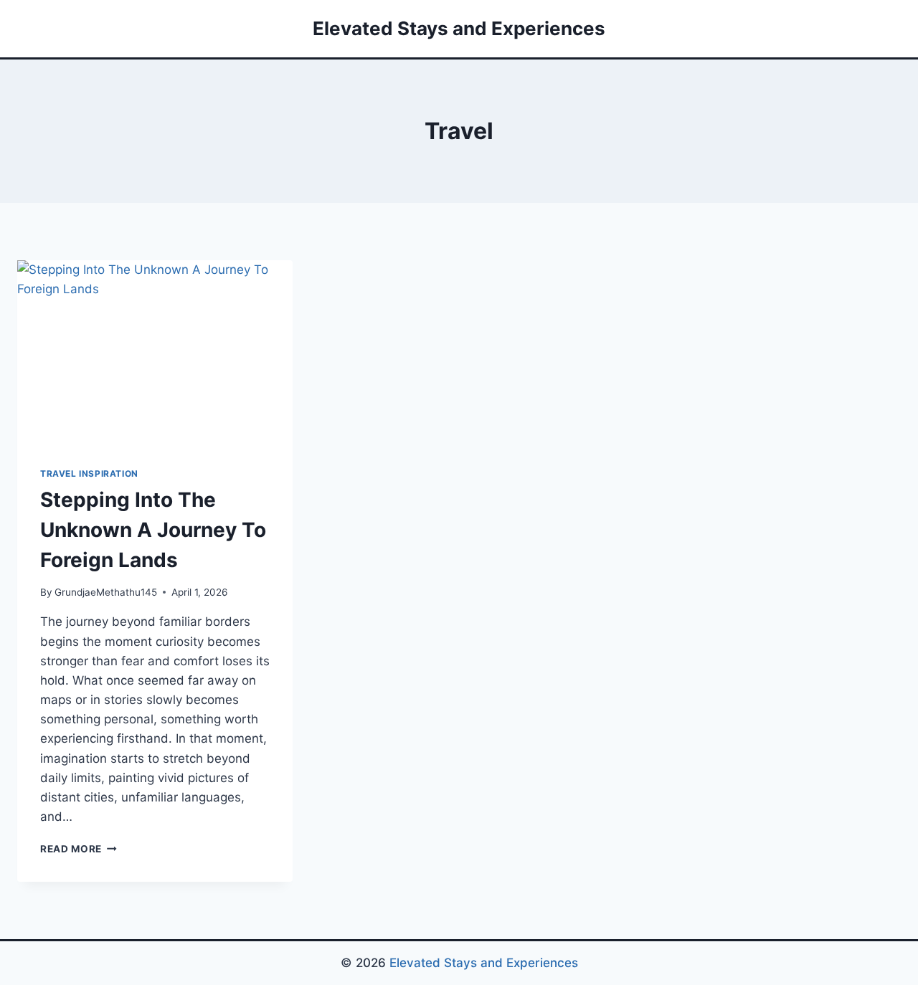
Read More (78, 849)
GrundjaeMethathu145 (106, 592)
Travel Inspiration (89, 473)
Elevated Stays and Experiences (483, 963)
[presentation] (155, 352)
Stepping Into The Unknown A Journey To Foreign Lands (153, 529)
